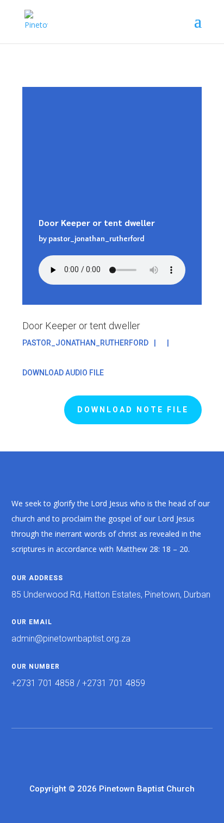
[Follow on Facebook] (90, 753)
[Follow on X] (112, 753)
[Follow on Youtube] (133, 753)
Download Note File (133, 409)
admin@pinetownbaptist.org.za (70, 638)
